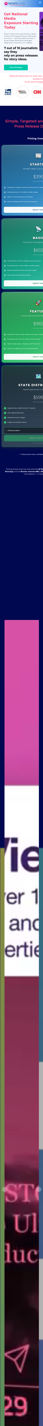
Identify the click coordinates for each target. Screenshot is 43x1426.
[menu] (40, 3)
